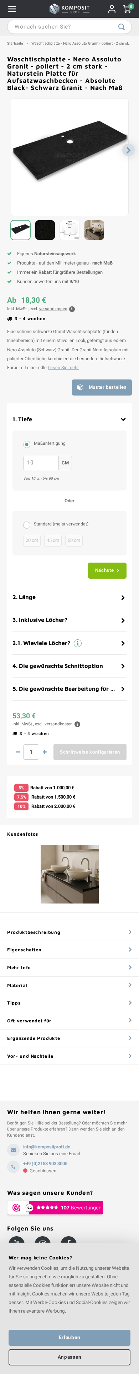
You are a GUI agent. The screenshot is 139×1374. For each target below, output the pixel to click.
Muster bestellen (108, 387)
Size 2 (28, 444)
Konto (111, 9)
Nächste (104, 570)
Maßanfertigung (50, 443)
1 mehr (44, 752)
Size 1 (28, 524)
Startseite (15, 43)
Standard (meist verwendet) (61, 524)
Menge (31, 752)
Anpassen (69, 1357)
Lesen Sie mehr (63, 367)
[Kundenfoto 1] (70, 874)
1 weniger (17, 752)
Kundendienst (20, 1135)
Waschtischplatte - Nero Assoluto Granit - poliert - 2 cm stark (82, 43)
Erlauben (69, 1337)
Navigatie (12, 9)
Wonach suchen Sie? (121, 27)
